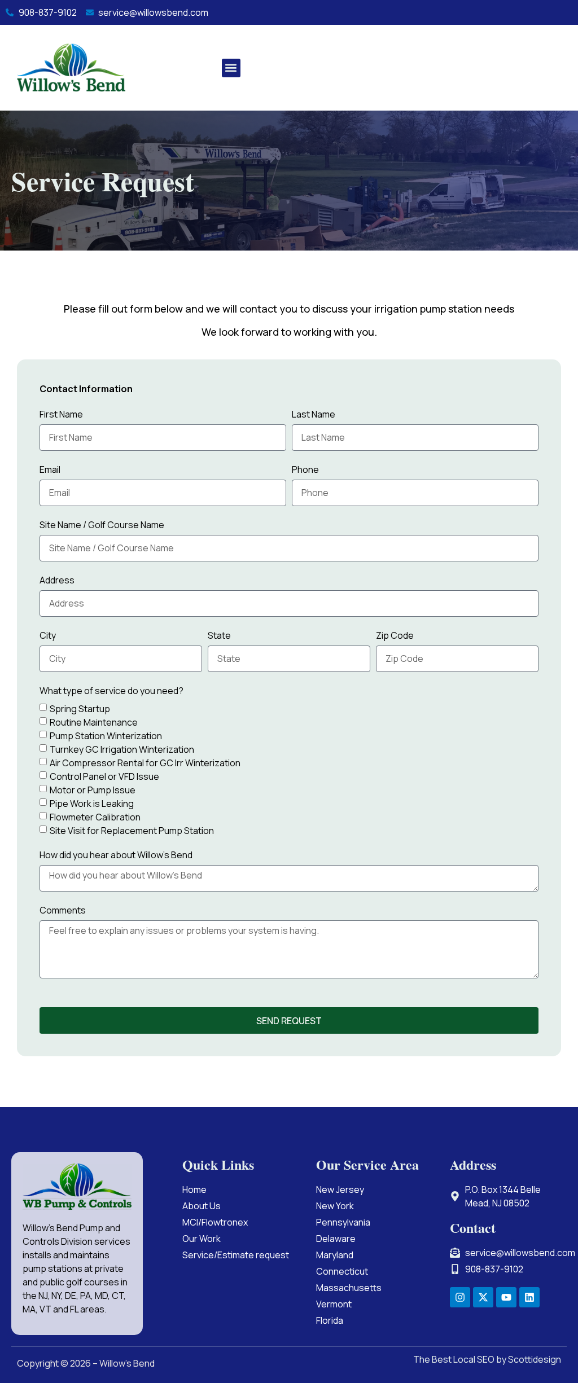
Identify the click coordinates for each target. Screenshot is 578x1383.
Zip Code (395, 636)
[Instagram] (460, 1297)
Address (57, 581)
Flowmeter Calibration (95, 816)
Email (50, 470)
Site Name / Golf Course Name (102, 525)
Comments (63, 911)
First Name (61, 415)
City (48, 636)
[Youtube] (506, 1297)
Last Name (313, 415)
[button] (231, 68)
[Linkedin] (529, 1297)
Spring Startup (80, 708)
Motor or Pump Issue (92, 789)
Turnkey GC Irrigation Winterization (122, 749)
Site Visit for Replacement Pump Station (132, 830)
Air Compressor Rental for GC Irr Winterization (145, 762)
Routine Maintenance (94, 721)
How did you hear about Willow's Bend (116, 855)
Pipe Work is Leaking (92, 803)
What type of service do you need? (111, 691)
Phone (305, 470)
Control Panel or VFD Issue (104, 776)
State (219, 636)
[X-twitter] (483, 1297)
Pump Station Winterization (106, 735)
